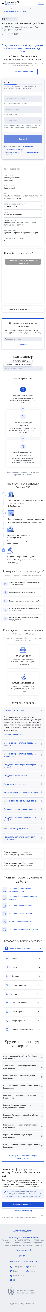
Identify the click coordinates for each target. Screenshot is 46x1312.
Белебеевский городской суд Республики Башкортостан (19, 1096)
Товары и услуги (18, 1021)
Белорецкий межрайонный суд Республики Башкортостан (20, 1116)
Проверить (23, 345)
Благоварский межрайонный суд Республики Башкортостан (21, 1146)
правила (20, 149)
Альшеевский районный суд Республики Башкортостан (19, 1067)
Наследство (16, 976)
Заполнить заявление (22, 72)
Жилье (14, 994)
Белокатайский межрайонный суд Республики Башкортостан (17, 1106)
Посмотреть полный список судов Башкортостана (23, 1157)
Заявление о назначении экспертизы (23, 929)
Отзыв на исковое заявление (20, 922)
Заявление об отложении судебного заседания (23, 898)
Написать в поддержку (23, 1211)
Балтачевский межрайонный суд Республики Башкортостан (21, 1086)
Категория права (15, 368)
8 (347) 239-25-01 (11, 34)
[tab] (23, 309)
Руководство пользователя (23, 1261)
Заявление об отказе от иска (20, 914)
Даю (22, 153)
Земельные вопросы (19, 1003)
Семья (14, 958)
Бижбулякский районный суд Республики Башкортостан (20, 1126)
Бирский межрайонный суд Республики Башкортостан (19, 1136)
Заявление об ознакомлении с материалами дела (21, 890)
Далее (22, 139)
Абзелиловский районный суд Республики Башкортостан (20, 1057)
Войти (41, 3)
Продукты (23, 1255)
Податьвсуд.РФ (12, 3)
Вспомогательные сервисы (22, 1029)
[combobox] (23, 100)
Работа (14, 967)
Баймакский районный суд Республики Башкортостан (19, 1077)
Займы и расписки (18, 985)
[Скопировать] (41, 196)
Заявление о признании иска (20, 906)
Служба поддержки (23, 1230)
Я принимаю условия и (20, 147)
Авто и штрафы (17, 1012)
